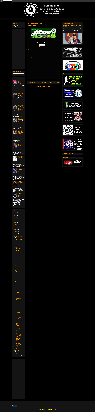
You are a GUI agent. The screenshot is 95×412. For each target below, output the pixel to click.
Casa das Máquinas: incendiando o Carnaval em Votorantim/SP (21, 170)
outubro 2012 (18, 242)
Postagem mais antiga (54, 82)
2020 (15, 220)
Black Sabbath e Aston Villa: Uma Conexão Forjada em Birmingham (21, 107)
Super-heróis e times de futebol (20, 157)
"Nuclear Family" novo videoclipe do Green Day (17, 284)
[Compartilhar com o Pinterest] (44, 45)
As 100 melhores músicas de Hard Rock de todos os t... (18, 250)
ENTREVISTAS (46, 19)
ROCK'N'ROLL (29, 19)
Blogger (54, 409)
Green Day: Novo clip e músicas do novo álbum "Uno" (18, 344)
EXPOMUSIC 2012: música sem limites (18, 256)
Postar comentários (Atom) (45, 86)
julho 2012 (17, 353)
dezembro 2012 (18, 236)
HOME (14, 19)
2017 (15, 226)
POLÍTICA (60, 19)
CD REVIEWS (37, 19)
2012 (15, 234)
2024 (15, 213)
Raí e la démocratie (20, 119)
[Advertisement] (18, 49)
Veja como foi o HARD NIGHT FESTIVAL (21, 82)
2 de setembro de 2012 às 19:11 (40, 53)
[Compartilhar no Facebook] (43, 45)
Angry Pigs (35, 46)
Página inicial (44, 82)
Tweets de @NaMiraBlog (68, 153)
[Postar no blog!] (41, 45)
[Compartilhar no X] (42, 45)
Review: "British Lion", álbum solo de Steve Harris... (18, 273)
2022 (15, 217)
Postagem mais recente (33, 82)
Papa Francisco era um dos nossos (21, 145)
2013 (15, 233)
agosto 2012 (17, 350)
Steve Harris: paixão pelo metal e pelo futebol (20, 132)
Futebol (39, 46)
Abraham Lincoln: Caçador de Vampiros (18, 304)
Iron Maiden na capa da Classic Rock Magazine (18, 290)
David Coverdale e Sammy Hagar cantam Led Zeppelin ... (18, 323)
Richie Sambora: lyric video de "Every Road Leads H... (18, 296)
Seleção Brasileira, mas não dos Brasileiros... (18, 310)
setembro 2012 (18, 244)
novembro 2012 (18, 239)
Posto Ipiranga (18, 301)
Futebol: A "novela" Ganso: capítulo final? (17, 261)
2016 (15, 227)
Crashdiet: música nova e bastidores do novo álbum (18, 329)
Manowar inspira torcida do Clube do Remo (21, 195)
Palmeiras (46, 46)
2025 (15, 212)
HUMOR (67, 19)
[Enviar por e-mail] (39, 45)
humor (42, 46)
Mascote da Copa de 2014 (17, 339)
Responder (33, 57)
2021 (15, 219)
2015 (15, 229)
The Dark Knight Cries (20, 182)
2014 (15, 231)
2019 (15, 222)
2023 (15, 215)
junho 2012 (17, 355)
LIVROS (53, 19)
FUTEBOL (21, 19)
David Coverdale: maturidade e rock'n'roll (18, 267)
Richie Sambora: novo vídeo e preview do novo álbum (18, 316)
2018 (15, 224)
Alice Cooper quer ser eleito (17, 279)
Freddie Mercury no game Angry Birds (18, 335)
